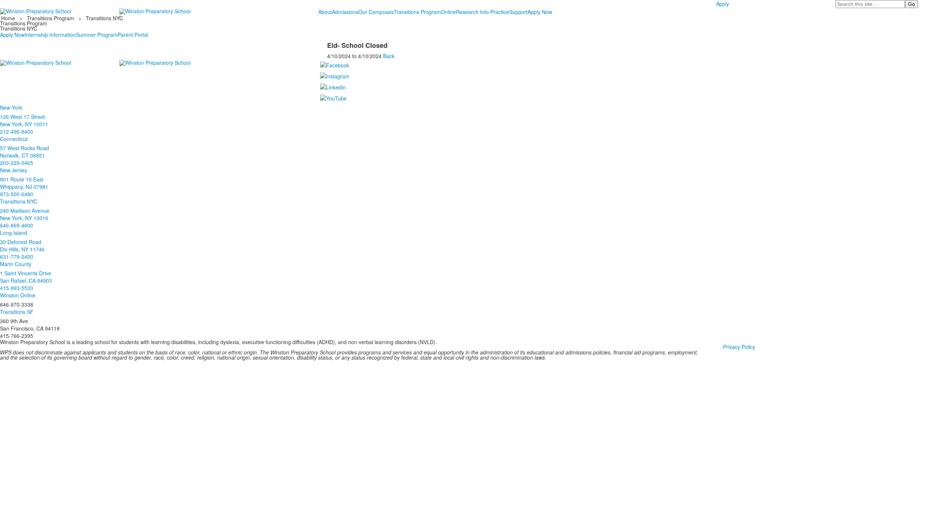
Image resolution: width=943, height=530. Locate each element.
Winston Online (17, 295)
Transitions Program (417, 11)
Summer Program (97, 34)
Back (389, 56)
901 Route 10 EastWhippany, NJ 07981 (24, 183)
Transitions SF (17, 311)
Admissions (345, 11)
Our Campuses (376, 11)
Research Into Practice (482, 11)
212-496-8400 (16, 131)
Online (448, 11)
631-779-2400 (16, 256)
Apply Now (539, 11)
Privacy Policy (739, 346)
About (325, 11)
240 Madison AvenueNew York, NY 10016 (24, 214)
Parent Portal (133, 34)
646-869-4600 (16, 225)
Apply (722, 3)
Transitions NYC (104, 18)
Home (9, 18)
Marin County (15, 264)
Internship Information (50, 34)
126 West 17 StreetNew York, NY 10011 (24, 120)
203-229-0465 (16, 162)
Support (518, 11)
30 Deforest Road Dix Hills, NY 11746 (22, 245)
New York (11, 107)
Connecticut (14, 138)
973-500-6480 (16, 194)
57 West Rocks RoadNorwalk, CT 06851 (24, 151)
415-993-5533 (16, 288)
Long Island (13, 232)
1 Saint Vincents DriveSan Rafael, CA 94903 (26, 276)
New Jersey (13, 170)
